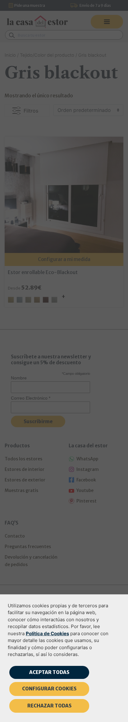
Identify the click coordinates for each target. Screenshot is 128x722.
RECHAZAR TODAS (49, 706)
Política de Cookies (47, 633)
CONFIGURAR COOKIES (49, 689)
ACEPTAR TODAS (49, 672)
